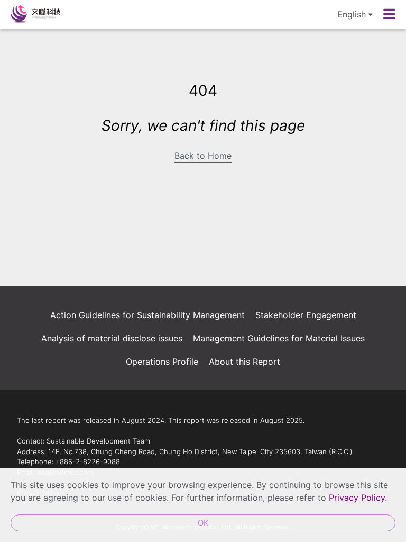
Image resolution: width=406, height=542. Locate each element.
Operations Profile (162, 361)
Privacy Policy (357, 497)
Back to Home (203, 155)
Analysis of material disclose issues (111, 338)
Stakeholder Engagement (305, 315)
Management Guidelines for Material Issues (279, 338)
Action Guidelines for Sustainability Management (147, 315)
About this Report (244, 361)
